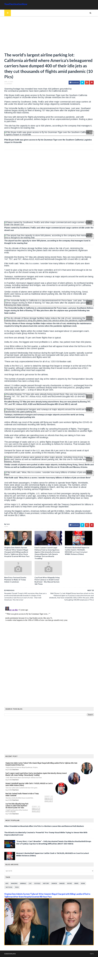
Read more (16, 769)
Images (62, 883)
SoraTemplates (10, 954)
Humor (54, 883)
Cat (30, 883)
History (46, 883)
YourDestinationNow (15, 4)
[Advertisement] (49, 35)
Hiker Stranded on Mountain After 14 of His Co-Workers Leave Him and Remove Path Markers (44, 826)
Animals (23, 883)
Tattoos (8, 887)
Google (37, 883)
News (6, 526)
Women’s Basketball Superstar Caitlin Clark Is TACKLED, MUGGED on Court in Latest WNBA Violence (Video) (77, 550)
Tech (17, 887)
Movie (69, 883)
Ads (6, 883)
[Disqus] (49, 636)
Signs (83, 883)
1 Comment (8, 83)
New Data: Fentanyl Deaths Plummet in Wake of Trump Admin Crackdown (15, 579)
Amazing (14, 883)
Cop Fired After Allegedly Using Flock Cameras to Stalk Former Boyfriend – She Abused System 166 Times (47, 580)
